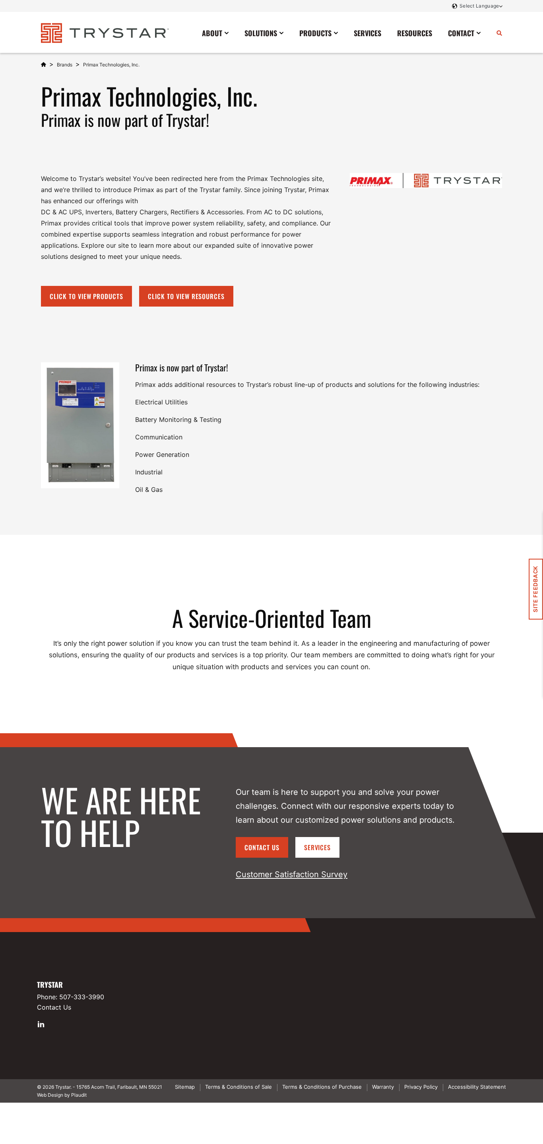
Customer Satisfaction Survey (291, 874)
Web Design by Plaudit (62, 1095)
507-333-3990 (81, 997)
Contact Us (261, 847)
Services (317, 847)
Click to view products (86, 296)
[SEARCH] (499, 32)
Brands (64, 65)
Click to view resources (186, 296)
